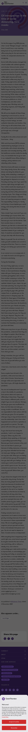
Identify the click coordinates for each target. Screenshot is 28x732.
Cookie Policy (5, 717)
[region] (14, 713)
